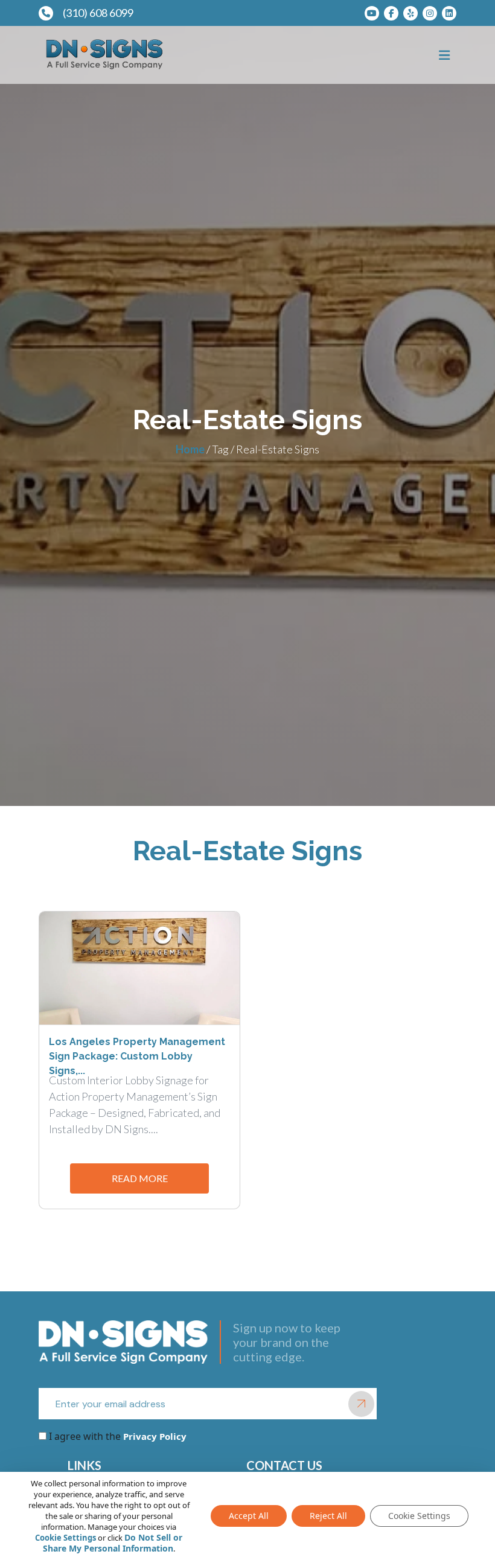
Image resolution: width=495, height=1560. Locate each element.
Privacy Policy (154, 1436)
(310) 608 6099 (98, 12)
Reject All (328, 1515)
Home (190, 449)
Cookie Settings (65, 1537)
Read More (140, 1178)
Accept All (249, 1515)
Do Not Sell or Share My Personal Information (113, 1543)
